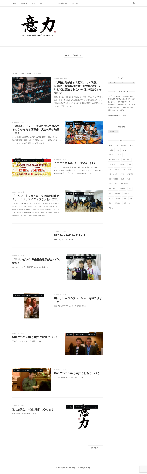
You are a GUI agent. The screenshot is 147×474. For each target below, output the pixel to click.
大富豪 (117, 169)
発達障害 (117, 193)
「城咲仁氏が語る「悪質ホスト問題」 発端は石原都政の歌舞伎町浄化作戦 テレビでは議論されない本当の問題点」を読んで (78, 87)
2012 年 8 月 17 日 (18, 333)
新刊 (110, 184)
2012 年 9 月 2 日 (18, 256)
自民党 (111, 198)
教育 (128, 179)
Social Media (79, 257)
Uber (124, 150)
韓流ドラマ (127, 203)
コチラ (124, 116)
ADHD (111, 145)
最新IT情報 (124, 184)
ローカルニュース (26, 73)
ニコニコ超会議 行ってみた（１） (75, 163)
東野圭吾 (88, 123)
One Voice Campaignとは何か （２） (77, 373)
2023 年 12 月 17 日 (61, 79)
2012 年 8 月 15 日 (18, 405)
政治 (122, 179)
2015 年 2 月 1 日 (18, 192)
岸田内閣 (130, 174)
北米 (110, 169)
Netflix (111, 150)
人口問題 (122, 164)
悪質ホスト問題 (113, 179)
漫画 (110, 193)
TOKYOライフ (18, 80)
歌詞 (130, 188)
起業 (131, 198)
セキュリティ (126, 159)
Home (14, 3)
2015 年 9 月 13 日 (18, 122)
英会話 (118, 198)
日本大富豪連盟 (63, 3)
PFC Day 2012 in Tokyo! (69, 235)
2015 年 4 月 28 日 (60, 159)
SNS (118, 150)
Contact (75, 3)
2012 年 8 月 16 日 (60, 369)
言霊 (125, 198)
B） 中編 (69, 334)
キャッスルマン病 (114, 159)
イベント (118, 155)
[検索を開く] (134, 3)
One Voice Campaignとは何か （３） (35, 337)
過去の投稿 (96, 448)
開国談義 (117, 203)
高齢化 (111, 208)
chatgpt (123, 145)
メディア (50, 3)
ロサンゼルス (113, 164)
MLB (131, 145)
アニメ (111, 155)
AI (117, 145)
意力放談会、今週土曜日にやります (33, 409)
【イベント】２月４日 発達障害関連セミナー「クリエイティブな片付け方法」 (36, 197)
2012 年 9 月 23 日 (60, 231)
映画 (116, 184)
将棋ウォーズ (113, 174)
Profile (24, 3)
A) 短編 (69, 123)
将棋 (129, 169)
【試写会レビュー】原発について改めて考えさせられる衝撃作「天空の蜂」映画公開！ (36, 129)
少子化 (122, 174)
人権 (130, 164)
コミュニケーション (91, 407)
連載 (33, 3)
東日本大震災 (113, 188)
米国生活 (126, 193)
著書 (41, 3)
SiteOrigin (87, 468)
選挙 (110, 203)
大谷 (123, 169)
